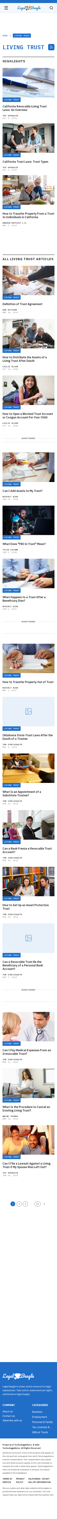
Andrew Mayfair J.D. (15, 223)
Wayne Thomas (10, 1116)
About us (8, 1411)
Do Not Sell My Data (11, 1498)
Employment (39, 1416)
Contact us (9, 1416)
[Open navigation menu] (6, 7)
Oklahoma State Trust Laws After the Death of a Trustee (28, 737)
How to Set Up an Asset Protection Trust (26, 906)
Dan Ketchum (10, 310)
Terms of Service (7, 1480)
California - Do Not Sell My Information (39, 1480)
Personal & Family (42, 1422)
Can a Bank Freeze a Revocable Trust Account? (27, 850)
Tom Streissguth (12, 744)
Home (5, 35)
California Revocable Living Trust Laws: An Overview (25, 108)
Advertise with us (12, 1420)
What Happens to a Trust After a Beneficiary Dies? (24, 598)
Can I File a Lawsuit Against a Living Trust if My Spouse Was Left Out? (27, 1165)
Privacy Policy (20, 1480)
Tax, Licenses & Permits (41, 1427)
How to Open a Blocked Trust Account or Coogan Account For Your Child (28, 415)
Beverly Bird (10, 496)
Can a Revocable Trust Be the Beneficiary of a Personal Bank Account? (23, 965)
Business (37, 1411)
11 (37, 1203)
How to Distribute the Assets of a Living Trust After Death (25, 359)
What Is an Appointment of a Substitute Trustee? (22, 793)
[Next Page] (44, 1203)
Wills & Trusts (40, 1432)
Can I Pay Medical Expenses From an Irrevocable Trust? (27, 1052)
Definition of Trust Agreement (22, 304)
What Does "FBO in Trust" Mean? (24, 544)
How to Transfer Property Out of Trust (28, 682)
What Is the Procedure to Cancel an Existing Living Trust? (26, 1108)
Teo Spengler (10, 115)
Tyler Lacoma (10, 549)
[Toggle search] (51, 8)
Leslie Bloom (10, 366)
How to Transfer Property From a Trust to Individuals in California (28, 215)
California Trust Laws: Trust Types (25, 161)
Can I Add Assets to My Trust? (22, 491)
